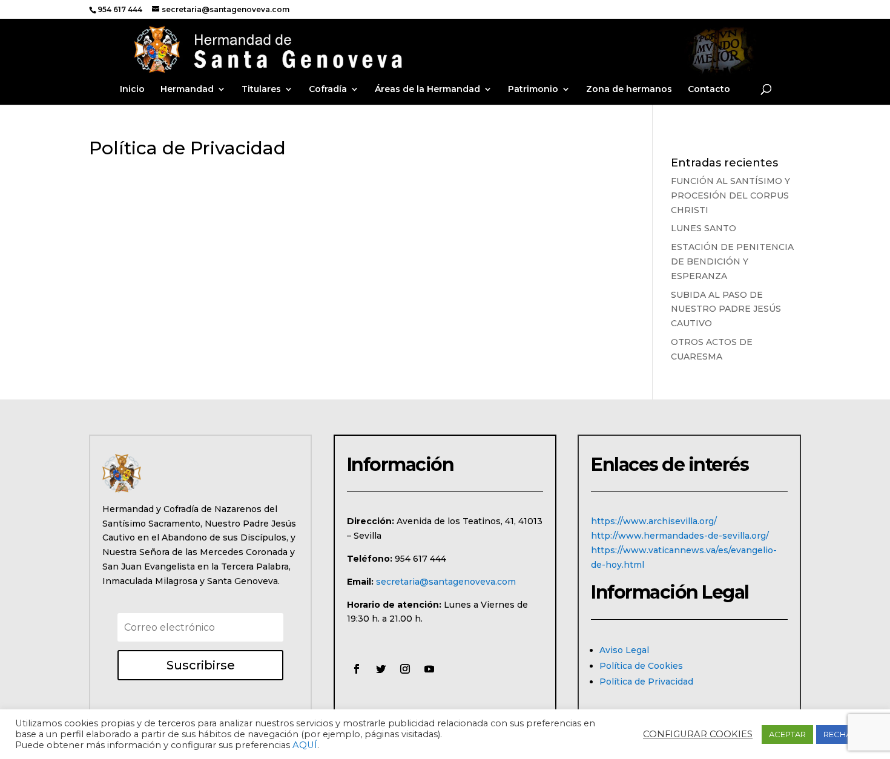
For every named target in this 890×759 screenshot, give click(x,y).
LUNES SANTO (703, 228)
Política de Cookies (641, 665)
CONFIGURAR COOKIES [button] (698, 734)
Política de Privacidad (646, 681)
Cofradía (328, 89)
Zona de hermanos (629, 89)
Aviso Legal (624, 650)
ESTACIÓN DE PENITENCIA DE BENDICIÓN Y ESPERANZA (732, 261)
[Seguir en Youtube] (429, 668)
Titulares (261, 89)
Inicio (132, 89)
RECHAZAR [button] (845, 734)
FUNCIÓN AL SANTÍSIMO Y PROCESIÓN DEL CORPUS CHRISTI (730, 195)
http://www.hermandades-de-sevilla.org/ (680, 535)
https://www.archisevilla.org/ (654, 521)
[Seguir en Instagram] (405, 668)
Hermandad (187, 89)
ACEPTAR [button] (787, 734)
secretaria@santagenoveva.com (446, 581)
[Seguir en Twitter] (381, 668)
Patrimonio (533, 89)
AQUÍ (304, 745)
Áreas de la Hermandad (427, 89)
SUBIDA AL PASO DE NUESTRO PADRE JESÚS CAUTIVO (726, 309)
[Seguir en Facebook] (356, 668)
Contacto (709, 89)
